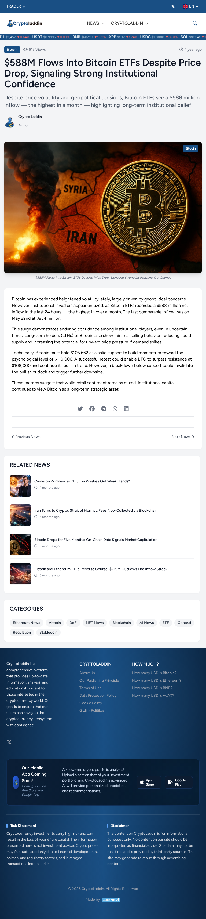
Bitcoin (12, 50)
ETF (166, 622)
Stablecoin (48, 632)
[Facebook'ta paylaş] (92, 409)
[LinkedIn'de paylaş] (126, 409)
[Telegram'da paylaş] (103, 409)
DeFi (73, 622)
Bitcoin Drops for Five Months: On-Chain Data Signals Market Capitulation (95, 539)
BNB (70, 37)
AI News (146, 622)
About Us (87, 673)
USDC (139, 37)
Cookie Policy (90, 703)
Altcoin (55, 622)
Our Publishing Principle (99, 680)
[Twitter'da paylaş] (80, 409)
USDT (31, 37)
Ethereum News (26, 622)
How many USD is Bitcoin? (154, 673)
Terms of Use (90, 688)
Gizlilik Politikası (92, 710)
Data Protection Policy (97, 695)
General (184, 622)
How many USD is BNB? (152, 688)
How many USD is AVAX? (153, 695)
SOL (178, 37)
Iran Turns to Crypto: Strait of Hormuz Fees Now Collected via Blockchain (95, 510)
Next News (181, 436)
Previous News (28, 436)
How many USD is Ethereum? (156, 680)
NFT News (95, 622)
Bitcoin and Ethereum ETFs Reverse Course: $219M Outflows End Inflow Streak (100, 569)
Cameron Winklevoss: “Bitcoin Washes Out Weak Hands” (82, 481)
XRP (106, 37)
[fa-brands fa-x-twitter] (173, 6)
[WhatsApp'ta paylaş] (115, 409)
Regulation (22, 632)
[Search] (195, 23)
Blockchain (121, 622)
